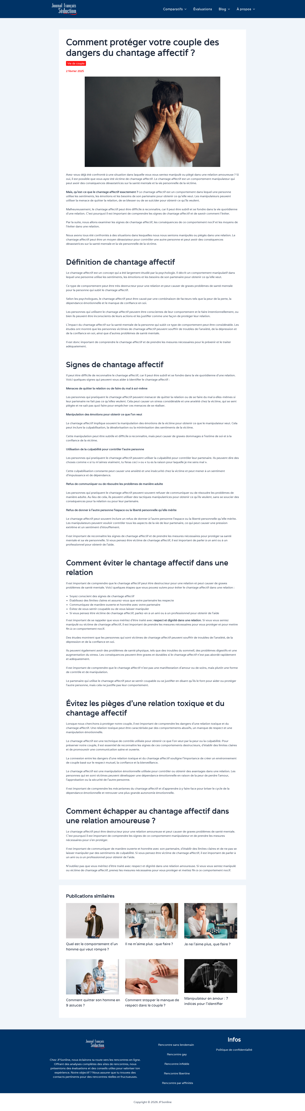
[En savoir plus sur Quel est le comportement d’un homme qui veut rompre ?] (92, 920)
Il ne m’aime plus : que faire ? (149, 944)
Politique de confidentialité (234, 1050)
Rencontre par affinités (177, 1083)
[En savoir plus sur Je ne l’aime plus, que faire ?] (210, 921)
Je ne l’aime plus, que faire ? (207, 944)
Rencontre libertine (177, 1073)
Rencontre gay (177, 1054)
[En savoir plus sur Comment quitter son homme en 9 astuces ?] (92, 976)
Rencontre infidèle (177, 1064)
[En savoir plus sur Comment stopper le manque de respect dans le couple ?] (151, 976)
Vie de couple (76, 63)
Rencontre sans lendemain (176, 1045)
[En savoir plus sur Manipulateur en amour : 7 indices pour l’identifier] (210, 976)
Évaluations (202, 9)
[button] (185, 9)
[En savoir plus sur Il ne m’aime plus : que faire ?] (151, 920)
